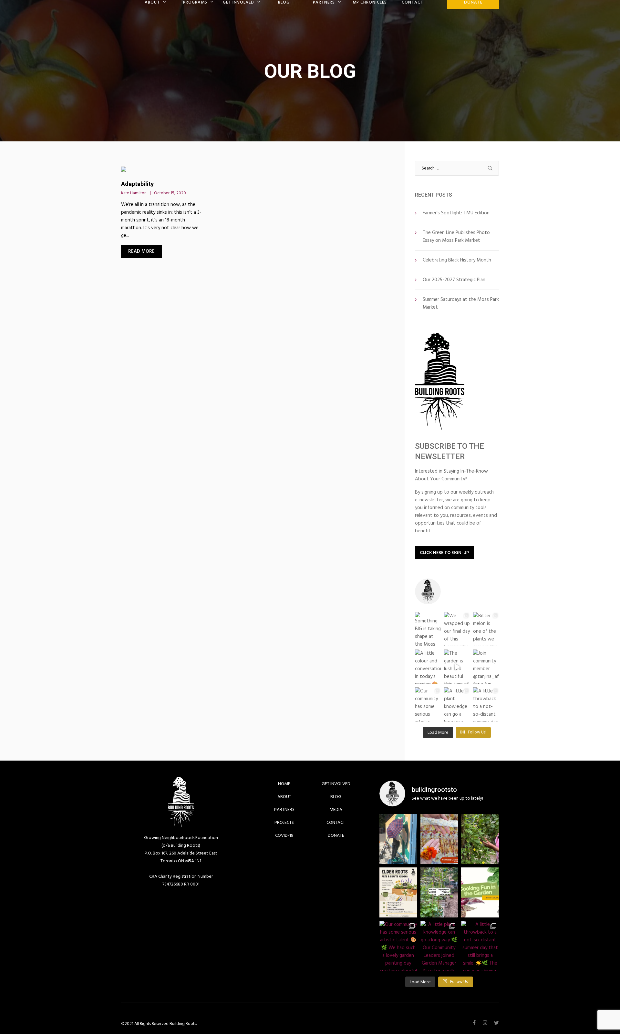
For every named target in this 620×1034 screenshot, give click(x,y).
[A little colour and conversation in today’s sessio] (428, 667)
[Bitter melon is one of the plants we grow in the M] (486, 629)
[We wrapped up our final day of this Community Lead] (457, 629)
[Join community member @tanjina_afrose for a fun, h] (486, 667)
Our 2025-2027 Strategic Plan (454, 279)
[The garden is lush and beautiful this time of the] (457, 667)
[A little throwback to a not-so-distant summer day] (486, 704)
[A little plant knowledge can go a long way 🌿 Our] (457, 704)
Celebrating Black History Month (457, 260)
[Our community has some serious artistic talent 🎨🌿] (428, 704)
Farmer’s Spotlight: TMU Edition (456, 213)
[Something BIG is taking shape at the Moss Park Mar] (428, 629)
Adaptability (137, 183)
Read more (141, 251)
